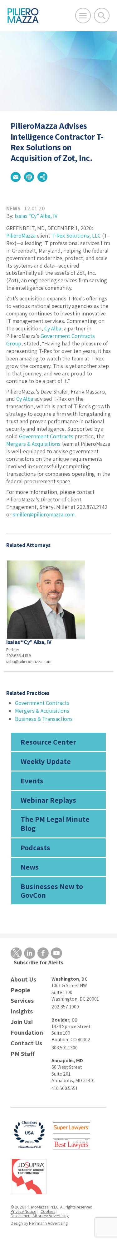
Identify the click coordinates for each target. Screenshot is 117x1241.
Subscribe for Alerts (38, 962)
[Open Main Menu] (83, 15)
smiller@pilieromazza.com (44, 514)
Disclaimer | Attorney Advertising (40, 1215)
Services (22, 1001)
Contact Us (26, 1043)
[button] (16, 177)
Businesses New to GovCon (52, 890)
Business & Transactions (44, 718)
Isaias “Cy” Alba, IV (36, 215)
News (30, 867)
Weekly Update (46, 761)
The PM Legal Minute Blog (55, 823)
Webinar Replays (48, 800)
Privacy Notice (23, 1211)
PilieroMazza (21, 235)
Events (32, 781)
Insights (22, 1011)
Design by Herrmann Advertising (39, 1223)
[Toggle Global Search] (102, 15)
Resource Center (48, 742)
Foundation (27, 1033)
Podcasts (35, 847)
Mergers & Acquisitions (33, 443)
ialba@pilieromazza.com (28, 661)
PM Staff (23, 1054)
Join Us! (22, 1022)
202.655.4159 (18, 655)
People (20, 990)
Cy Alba (52, 328)
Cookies (48, 1211)
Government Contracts (46, 436)
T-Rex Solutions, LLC (76, 235)
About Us (23, 979)
